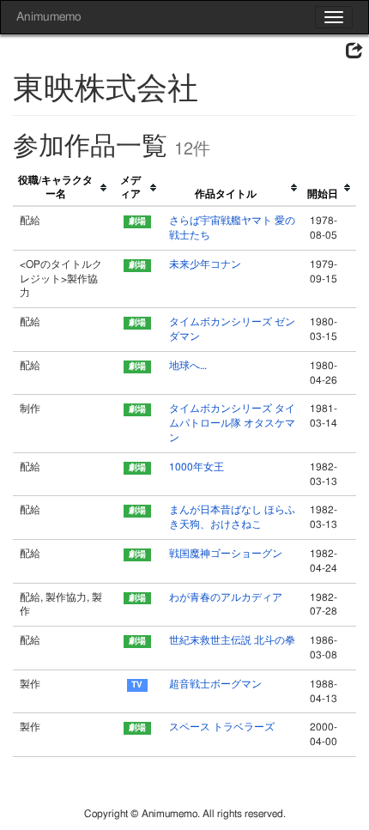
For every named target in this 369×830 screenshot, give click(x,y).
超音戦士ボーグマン (215, 684)
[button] (354, 51)
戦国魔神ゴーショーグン (225, 553)
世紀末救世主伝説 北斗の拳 (232, 640)
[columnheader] (62, 188)
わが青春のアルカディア (225, 597)
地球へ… (188, 365)
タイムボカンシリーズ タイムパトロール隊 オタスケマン (232, 423)
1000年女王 (196, 467)
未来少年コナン (205, 264)
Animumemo (48, 17)
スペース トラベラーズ (222, 727)
